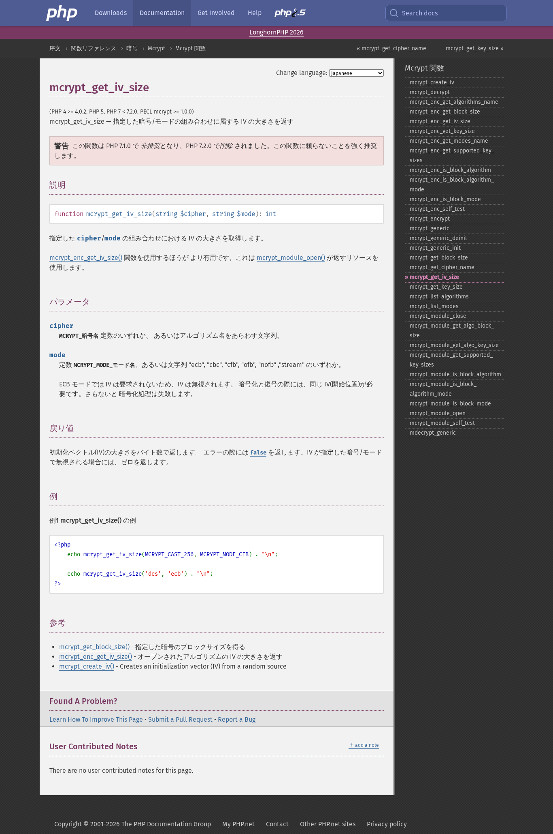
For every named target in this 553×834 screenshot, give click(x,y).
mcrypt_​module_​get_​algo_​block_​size (452, 330)
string (166, 214)
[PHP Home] (62, 13)
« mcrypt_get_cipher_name (391, 48)
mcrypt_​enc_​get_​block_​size (445, 111)
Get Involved (216, 13)
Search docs (420, 13)
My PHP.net (238, 824)
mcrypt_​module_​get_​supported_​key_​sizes (451, 360)
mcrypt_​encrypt (430, 218)
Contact (277, 824)
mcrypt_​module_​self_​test (442, 423)
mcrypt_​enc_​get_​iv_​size (440, 121)
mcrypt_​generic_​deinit (438, 238)
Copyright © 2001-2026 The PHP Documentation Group (132, 824)
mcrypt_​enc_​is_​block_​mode (445, 199)
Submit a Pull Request (180, 719)
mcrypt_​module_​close (438, 316)
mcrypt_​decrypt (430, 92)
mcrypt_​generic (429, 228)
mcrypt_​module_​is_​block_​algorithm (455, 374)
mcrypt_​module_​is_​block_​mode (450, 403)
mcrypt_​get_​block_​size (439, 257)
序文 (55, 48)
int (270, 214)
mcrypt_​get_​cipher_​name (442, 267)
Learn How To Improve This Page (96, 719)
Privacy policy (387, 824)
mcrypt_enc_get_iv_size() (85, 258)
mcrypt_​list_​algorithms (439, 296)
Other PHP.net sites (327, 824)
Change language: (302, 73)
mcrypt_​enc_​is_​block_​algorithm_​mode (452, 184)
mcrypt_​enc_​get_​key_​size (442, 131)
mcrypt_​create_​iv (432, 82)
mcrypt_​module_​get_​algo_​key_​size (454, 345)
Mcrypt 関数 (190, 48)
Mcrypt (156, 48)
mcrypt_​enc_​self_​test (437, 209)
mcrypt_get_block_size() (94, 647)
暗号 (132, 48)
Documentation (162, 13)
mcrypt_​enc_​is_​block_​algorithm (450, 170)
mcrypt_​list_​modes (434, 306)
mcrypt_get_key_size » (475, 48)
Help (255, 13)
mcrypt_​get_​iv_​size (434, 277)
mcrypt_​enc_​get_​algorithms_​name (454, 102)
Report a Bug (236, 719)
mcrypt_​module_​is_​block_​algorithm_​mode (443, 389)
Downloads (111, 13)
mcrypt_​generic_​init (435, 247)
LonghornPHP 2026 (276, 32)
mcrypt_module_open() (291, 258)
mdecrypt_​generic (433, 432)
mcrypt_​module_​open (438, 413)
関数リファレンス (93, 48)
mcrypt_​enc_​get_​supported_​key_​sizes (452, 155)
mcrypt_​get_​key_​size (436, 286)
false (258, 452)
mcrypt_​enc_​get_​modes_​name (449, 140)
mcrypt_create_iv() (86, 666)
